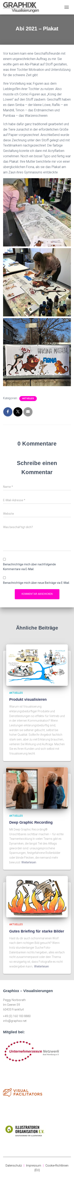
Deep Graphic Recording (31, 822)
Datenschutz (14, 1165)
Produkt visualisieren (28, 699)
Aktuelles (28, 398)
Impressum (33, 1165)
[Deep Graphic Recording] (37, 787)
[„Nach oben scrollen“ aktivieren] (66, 1172)
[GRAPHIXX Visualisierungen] (22, 7)
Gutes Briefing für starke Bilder (36, 931)
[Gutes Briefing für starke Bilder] (37, 896)
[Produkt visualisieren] (37, 665)
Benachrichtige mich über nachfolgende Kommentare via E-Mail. (29, 567)
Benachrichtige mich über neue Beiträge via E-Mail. (36, 582)
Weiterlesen (28, 862)
